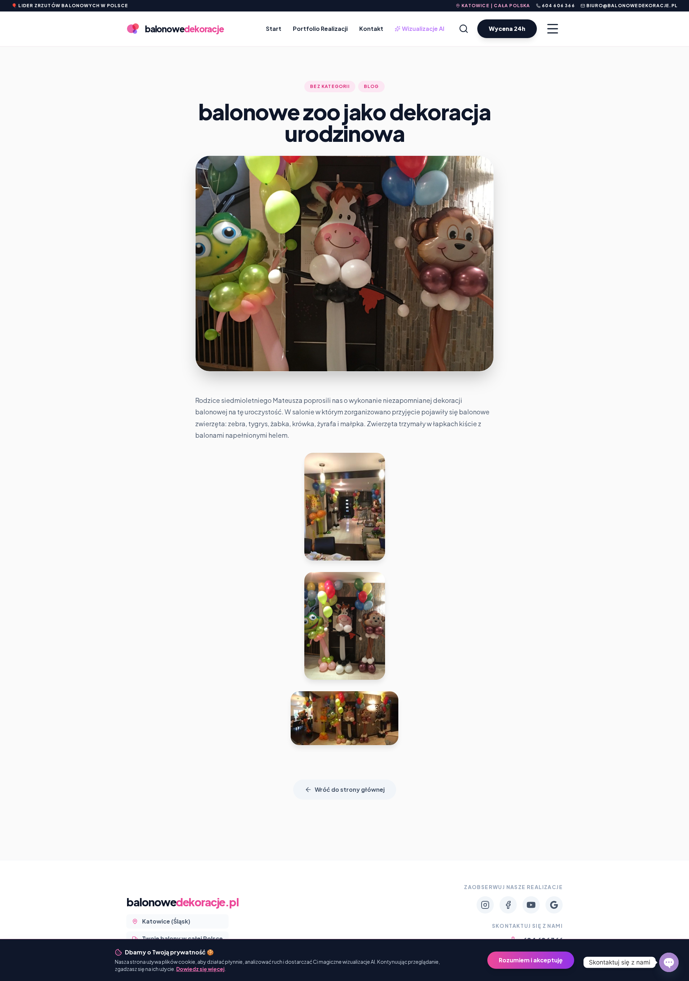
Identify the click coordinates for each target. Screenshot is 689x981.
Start (273, 28)
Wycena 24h (507, 28)
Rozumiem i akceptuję (531, 960)
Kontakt (371, 28)
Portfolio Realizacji (320, 28)
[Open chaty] (669, 962)
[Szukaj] (464, 29)
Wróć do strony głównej (350, 789)
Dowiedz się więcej (200, 969)
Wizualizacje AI (420, 29)
